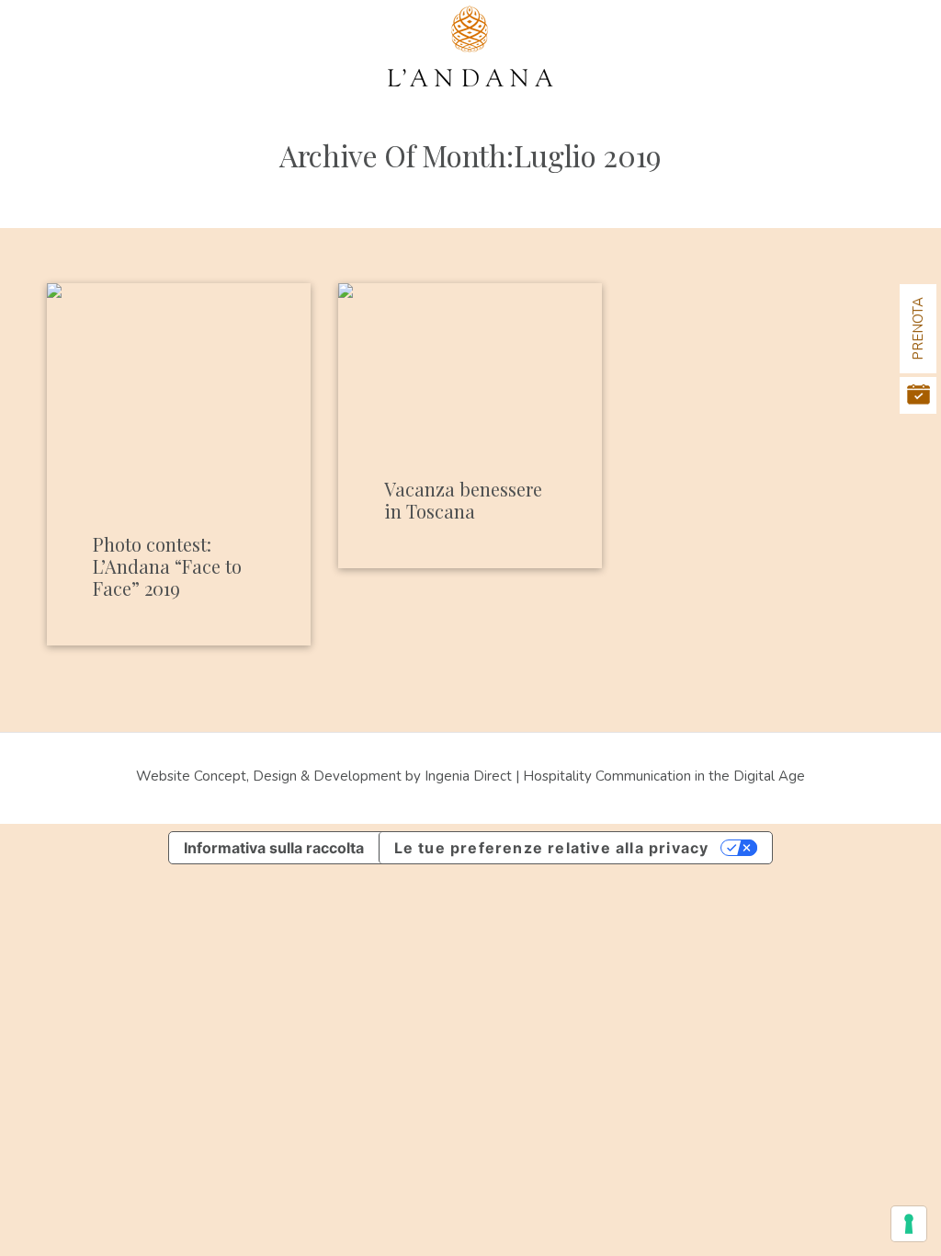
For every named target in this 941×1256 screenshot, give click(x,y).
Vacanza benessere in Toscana (463, 499)
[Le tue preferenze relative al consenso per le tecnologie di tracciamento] (908, 1223)
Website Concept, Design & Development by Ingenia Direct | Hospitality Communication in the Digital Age (470, 776)
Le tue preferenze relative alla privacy (551, 848)
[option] (179, 371)
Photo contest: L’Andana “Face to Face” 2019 (167, 565)
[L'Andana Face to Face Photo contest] (179, 371)
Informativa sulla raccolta (274, 848)
